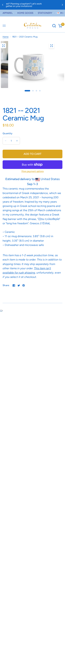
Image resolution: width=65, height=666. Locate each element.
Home (5, 36)
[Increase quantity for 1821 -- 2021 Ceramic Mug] (17, 140)
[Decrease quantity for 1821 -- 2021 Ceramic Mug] (5, 140)
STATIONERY (45, 13)
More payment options (32, 171)
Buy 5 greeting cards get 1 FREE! (39, 5)
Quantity (7, 133)
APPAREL (8, 13)
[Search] (54, 25)
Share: (6, 285)
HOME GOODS (25, 13)
